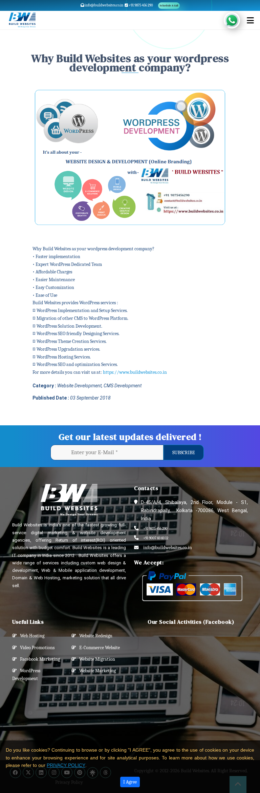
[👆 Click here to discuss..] (236, 20)
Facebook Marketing (38, 659)
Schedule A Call (169, 5)
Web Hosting (30, 635)
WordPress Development (26, 674)
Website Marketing (96, 670)
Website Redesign (94, 635)
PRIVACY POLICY (66, 765)
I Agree (130, 782)
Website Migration (95, 659)
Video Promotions (36, 647)
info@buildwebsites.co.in (103, 5)
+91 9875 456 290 (140, 5)
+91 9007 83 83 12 (155, 538)
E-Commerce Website (98, 647)
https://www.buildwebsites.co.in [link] (135, 372)
